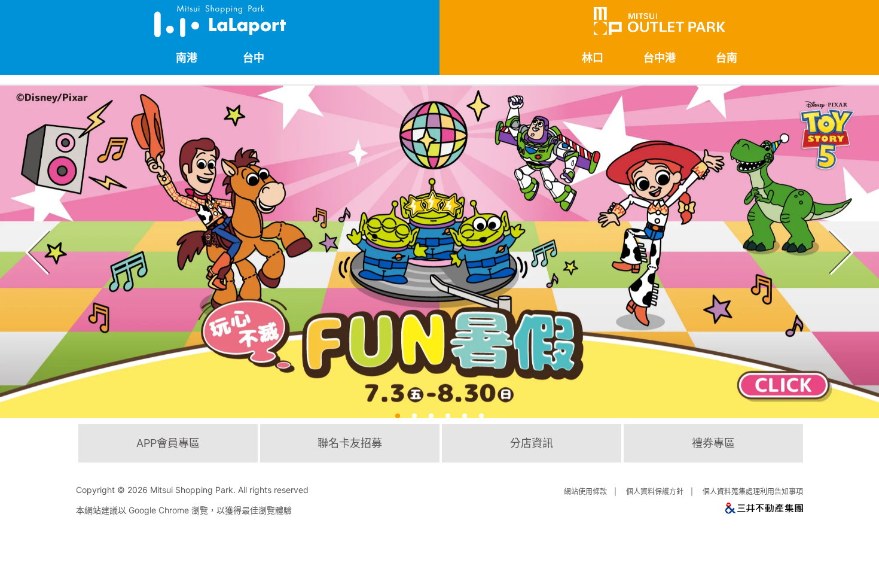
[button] (397, 415)
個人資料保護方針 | (661, 491)
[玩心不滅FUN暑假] (439, 252)
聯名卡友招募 (350, 443)
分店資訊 (531, 443)
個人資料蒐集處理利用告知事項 (753, 491)
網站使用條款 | (592, 491)
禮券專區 (713, 443)
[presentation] (33, 237)
